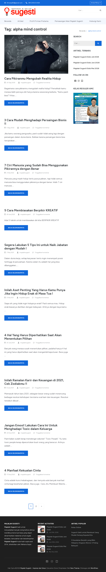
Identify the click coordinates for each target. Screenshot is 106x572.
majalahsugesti (26, 82)
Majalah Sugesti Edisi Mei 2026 (86, 68)
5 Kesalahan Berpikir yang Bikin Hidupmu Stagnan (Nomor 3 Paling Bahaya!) (84, 543)
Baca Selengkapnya (16, 103)
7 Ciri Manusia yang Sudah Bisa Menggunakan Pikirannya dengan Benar (36, 167)
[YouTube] (82, 81)
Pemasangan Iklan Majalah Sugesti (69, 21)
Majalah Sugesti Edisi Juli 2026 (86, 57)
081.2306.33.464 (34, 3)
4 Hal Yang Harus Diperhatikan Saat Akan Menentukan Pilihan (32, 336)
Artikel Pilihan (95, 3)
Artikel (20, 21)
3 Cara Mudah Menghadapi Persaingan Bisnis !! (35, 121)
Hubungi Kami (95, 21)
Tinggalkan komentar (43, 82)
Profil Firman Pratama (39, 21)
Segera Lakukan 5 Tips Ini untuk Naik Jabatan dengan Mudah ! (36, 246)
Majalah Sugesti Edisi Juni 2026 (86, 63)
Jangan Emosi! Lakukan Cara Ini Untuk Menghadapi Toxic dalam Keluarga (30, 427)
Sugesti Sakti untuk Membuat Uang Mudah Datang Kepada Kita (85, 534)
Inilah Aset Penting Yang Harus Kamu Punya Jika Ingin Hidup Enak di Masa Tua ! (34, 291)
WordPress (94, 568)
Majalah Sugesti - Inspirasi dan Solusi (33, 568)
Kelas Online (76, 527)
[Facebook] (75, 81)
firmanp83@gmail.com (14, 3)
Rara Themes (75, 568)
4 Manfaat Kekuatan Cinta (22, 470)
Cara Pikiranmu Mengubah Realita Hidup (32, 78)
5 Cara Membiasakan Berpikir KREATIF (31, 210)
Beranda (7, 21)
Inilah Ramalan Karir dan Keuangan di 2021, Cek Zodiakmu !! (34, 381)
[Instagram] (79, 81)
